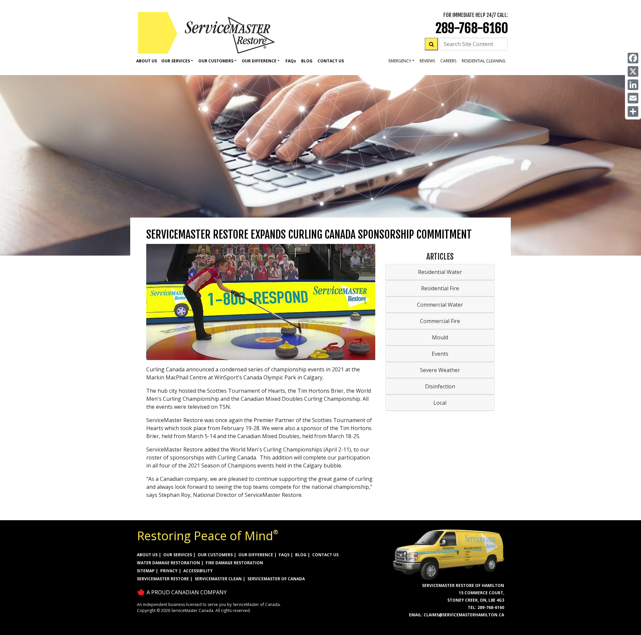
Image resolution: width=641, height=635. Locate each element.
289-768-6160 (472, 28)
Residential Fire (440, 288)
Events (440, 353)
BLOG (300, 555)
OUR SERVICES (177, 555)
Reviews (427, 61)
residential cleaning (483, 61)
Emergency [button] (400, 61)
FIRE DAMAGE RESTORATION (234, 563)
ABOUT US (147, 555)
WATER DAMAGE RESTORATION (168, 563)
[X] (633, 71)
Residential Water (440, 272)
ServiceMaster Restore (163, 579)
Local (439, 402)
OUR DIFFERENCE (255, 555)
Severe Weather (440, 370)
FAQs (284, 555)
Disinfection (440, 386)
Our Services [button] (175, 61)
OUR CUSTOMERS (215, 555)
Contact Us (330, 61)
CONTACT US (325, 555)
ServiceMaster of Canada (276, 579)
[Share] (633, 111)
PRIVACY (169, 571)
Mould (440, 337)
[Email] (633, 98)
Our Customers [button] (215, 61)
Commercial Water (440, 304)
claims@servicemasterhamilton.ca (464, 615)
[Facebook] (633, 58)
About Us (146, 61)
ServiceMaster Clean (218, 579)
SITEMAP (146, 571)
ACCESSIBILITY (198, 571)
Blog (306, 61)
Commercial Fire (440, 321)
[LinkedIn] (633, 84)
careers (448, 61)
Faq (290, 61)
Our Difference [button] (259, 61)
